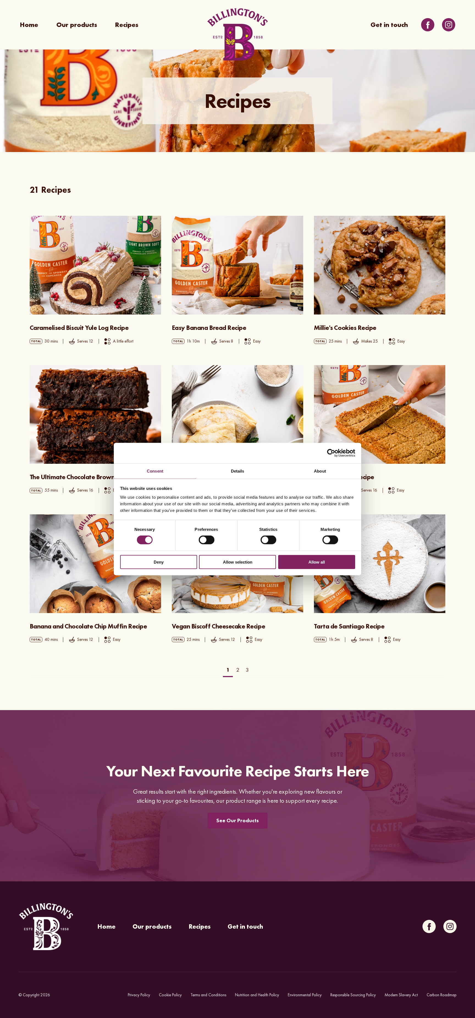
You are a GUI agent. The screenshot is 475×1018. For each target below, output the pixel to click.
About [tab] (320, 470)
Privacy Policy (139, 995)
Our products (76, 25)
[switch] (206, 540)
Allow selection (237, 561)
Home (29, 25)
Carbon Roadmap (442, 995)
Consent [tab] (155, 470)
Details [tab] (237, 470)
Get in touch (389, 25)
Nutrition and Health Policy (257, 995)
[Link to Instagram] (448, 25)
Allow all (316, 561)
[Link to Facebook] (427, 25)
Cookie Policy (170, 995)
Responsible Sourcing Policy (353, 995)
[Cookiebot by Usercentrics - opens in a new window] (331, 453)
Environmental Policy (305, 995)
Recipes (126, 25)
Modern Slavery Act (401, 995)
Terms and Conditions (208, 995)
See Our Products (237, 820)
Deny (159, 561)
